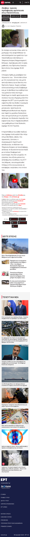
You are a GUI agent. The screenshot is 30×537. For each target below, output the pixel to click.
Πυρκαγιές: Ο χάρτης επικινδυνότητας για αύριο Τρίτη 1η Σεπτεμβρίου (14, 405)
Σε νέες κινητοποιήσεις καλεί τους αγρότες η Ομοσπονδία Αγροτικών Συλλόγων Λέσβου (18, 283)
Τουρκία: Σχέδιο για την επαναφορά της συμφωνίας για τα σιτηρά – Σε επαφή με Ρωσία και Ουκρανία (14, 363)
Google (23, 199)
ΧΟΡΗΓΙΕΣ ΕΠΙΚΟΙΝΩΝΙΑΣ (7, 504)
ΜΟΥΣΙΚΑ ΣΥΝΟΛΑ (6, 514)
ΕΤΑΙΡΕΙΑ (3, 494)
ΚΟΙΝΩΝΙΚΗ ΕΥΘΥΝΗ (6, 517)
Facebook (20, 201)
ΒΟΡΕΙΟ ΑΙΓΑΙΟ (16, 16)
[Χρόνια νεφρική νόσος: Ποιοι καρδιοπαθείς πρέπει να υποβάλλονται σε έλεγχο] (15, 437)
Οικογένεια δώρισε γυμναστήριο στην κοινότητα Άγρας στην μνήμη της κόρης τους (17, 275)
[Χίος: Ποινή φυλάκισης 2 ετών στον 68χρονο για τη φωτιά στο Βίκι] (15, 246)
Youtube (22, 204)
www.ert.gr (4, 535)
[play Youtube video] (15, 180)
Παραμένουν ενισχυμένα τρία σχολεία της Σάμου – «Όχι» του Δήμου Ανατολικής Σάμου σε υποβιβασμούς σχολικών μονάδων (18, 265)
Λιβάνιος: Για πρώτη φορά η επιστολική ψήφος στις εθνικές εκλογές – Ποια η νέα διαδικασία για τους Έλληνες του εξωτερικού (14, 469)
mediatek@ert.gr (5, 483)
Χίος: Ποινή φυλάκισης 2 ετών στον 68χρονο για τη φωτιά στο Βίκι (13, 256)
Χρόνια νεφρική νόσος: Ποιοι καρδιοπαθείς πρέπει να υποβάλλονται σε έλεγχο (15, 447)
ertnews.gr (16, 211)
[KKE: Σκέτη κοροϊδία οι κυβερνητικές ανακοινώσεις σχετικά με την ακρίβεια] (15, 416)
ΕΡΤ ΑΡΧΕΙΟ (4, 507)
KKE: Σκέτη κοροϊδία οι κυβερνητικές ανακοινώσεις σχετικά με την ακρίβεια (13, 426)
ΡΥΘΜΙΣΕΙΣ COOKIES (6, 526)
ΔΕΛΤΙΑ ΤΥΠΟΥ (5, 500)
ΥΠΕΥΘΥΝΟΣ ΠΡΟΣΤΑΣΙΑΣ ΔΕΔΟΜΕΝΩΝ (11, 523)
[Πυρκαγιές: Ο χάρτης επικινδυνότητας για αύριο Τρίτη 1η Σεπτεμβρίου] (15, 395)
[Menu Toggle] (13, 2)
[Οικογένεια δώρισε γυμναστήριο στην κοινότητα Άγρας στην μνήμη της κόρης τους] (5, 274)
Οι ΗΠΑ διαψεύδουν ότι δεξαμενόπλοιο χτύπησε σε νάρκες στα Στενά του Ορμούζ (14, 384)
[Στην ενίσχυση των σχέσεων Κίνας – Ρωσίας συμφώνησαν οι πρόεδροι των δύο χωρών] (15, 307)
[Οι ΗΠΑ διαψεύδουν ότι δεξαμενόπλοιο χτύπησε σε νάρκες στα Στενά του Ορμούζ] (15, 374)
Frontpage (5, 16)
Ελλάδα (20, 195)
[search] (20, 2)
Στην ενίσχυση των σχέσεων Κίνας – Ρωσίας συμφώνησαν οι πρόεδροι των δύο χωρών (15, 317)
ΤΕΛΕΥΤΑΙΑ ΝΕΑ (10, 297)
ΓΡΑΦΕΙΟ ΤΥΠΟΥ (5, 497)
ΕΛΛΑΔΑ (24, 16)
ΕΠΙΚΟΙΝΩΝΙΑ (4, 520)
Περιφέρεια (5, 20)
